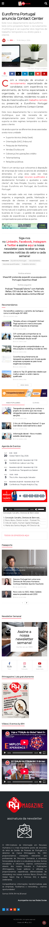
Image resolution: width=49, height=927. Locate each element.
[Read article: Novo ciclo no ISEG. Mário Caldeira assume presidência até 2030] (6, 594)
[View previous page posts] (22, 602)
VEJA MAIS (24, 385)
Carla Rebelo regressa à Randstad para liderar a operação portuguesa (24, 568)
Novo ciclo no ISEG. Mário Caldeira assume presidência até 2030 (27, 593)
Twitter (11, 245)
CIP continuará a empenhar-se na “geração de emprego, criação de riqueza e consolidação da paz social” (30, 336)
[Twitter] (3, 909)
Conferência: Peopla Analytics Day (23, 484)
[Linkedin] (18, 909)
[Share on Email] (38, 74)
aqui (31, 245)
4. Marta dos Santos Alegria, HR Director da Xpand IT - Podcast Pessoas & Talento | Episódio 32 (22, 525)
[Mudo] (36, 509)
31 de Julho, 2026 (20, 329)
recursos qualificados (34, 177)
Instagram (39, 241)
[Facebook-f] (7, 909)
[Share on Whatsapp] (31, 74)
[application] (24, 509)
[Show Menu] (3, 3)
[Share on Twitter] (18, 74)
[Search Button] (46, 3)
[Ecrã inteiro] (44, 753)
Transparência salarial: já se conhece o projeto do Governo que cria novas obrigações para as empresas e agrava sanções (29, 412)
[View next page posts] (26, 602)
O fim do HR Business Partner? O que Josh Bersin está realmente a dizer (29, 424)
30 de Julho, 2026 (20, 597)
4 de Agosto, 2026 (20, 587)
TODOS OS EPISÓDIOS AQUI (16, 535)
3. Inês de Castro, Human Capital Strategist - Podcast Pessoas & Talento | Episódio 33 (22, 523)
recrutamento (18, 83)
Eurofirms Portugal (18, 261)
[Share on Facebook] (12, 74)
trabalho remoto (38, 100)
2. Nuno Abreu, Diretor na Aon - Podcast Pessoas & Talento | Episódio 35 (22, 520)
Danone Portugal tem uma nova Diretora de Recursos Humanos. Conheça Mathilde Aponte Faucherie (28, 581)
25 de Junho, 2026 (20, 341)
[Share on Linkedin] (25, 74)
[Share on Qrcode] (44, 74)
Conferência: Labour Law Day (21, 463)
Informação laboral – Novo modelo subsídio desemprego (27, 435)
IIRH (11, 40)
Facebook (25, 241)
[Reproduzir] (6, 509)
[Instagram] (14, 909)
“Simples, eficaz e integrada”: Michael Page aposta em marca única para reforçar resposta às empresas (28, 323)
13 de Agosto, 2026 (11, 573)
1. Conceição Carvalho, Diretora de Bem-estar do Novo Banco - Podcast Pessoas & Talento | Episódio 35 (22, 518)
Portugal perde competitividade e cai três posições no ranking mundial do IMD (30, 347)
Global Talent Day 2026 (18, 456)
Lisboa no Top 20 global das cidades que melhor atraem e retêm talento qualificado (29, 374)
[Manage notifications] (44, 923)
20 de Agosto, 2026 (11, 316)
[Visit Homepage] (24, 3)
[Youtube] (11, 909)
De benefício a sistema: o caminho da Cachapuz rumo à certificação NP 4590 (23, 312)
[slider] (41, 509)
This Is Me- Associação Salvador (22, 477)
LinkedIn (12, 241)
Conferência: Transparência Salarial (23, 470)
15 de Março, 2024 (23, 40)
